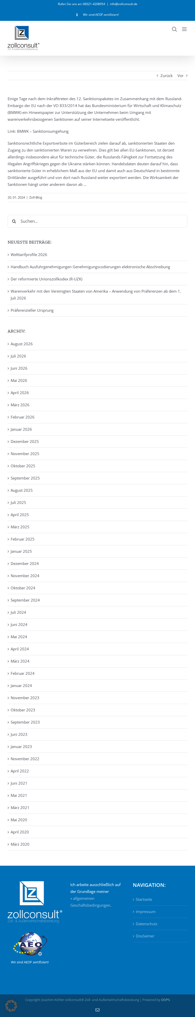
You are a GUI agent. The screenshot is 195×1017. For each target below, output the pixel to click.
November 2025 (25, 453)
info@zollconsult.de (123, 4)
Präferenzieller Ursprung (32, 310)
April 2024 (20, 648)
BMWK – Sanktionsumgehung (43, 131)
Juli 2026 (18, 355)
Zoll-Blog (35, 197)
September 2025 (25, 478)
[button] (11, 1006)
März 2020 (20, 844)
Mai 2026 (19, 380)
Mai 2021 (19, 795)
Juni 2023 (19, 734)
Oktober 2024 (23, 587)
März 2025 (20, 526)
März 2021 (20, 807)
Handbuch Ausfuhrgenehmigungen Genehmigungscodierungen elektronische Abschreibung (90, 266)
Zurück (166, 75)
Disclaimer (145, 935)
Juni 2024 (19, 624)
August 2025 (22, 490)
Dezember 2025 (25, 441)
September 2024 (25, 600)
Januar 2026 (21, 429)
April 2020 (20, 831)
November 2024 (25, 575)
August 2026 (22, 343)
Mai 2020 (19, 819)
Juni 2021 (19, 783)
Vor (180, 75)
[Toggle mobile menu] (184, 29)
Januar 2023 (21, 746)
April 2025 (20, 514)
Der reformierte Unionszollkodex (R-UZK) (46, 278)
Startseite (144, 899)
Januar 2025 (21, 551)
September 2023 (25, 722)
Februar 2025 (23, 539)
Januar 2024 (21, 685)
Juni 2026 (19, 368)
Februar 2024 (23, 673)
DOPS (165, 999)
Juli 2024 (18, 612)
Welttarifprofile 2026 (29, 254)
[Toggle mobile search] (174, 29)
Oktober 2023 (23, 709)
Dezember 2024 (25, 563)
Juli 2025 (18, 502)
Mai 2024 (19, 636)
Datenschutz (146, 923)
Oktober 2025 (23, 465)
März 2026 (20, 404)
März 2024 (20, 661)
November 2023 (25, 697)
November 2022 (25, 758)
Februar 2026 (23, 417)
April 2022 (20, 770)
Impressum (146, 911)
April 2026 (20, 392)
